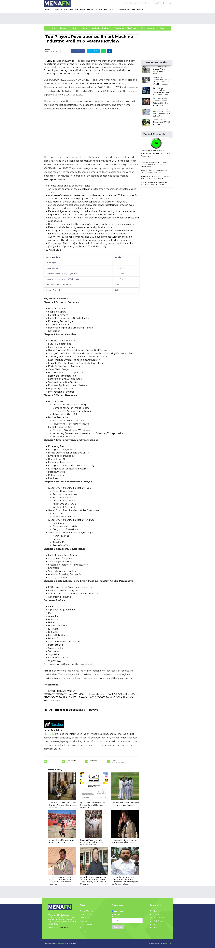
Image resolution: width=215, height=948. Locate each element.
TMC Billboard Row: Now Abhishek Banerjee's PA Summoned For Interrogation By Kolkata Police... (125, 880)
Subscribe (118, 927)
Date (47, 50)
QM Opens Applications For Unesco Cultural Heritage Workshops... (92, 805)
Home (48, 10)
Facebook (158, 911)
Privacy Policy (85, 914)
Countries (123, 10)
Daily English (118, 911)
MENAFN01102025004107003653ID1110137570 (71, 710)
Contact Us (84, 918)
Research (108, 10)
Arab (75, 28)
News (57, 10)
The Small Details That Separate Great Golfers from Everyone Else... (155, 172)
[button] (163, 3)
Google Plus (159, 918)
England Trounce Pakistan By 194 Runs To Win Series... (125, 804)
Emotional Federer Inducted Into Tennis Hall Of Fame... (125, 841)
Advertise (83, 921)
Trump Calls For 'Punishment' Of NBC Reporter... (161, 122)
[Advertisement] (108, 18)
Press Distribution (73, 10)
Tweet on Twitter (93, 51)
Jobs (81, 928)
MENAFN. (61, 943)
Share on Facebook (78, 51)
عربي (157, 3)
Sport (161, 28)
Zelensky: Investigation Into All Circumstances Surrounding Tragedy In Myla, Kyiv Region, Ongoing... (94, 880)
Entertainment (144, 28)
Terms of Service (86, 911)
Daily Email (158, 921)
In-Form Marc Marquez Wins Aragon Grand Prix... (61, 841)
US (50, 28)
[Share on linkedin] (109, 51)
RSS (155, 928)
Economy (119, 28)
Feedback (84, 931)
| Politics (105, 28)
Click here (63, 928)
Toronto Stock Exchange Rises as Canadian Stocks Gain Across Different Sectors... (156, 177)
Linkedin (157, 925)
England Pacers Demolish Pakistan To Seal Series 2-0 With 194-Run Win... (92, 842)
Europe (63, 28)
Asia (84, 28)
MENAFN (49, 60)
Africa (94, 28)
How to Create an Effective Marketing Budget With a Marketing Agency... (155, 183)
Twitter (157, 914)
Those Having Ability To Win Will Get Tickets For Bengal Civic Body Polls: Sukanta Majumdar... (61, 880)
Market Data (93, 10)
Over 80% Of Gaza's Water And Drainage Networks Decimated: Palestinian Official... (62, 805)
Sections (136, 10)
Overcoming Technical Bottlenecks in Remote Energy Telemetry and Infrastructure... (154, 164)
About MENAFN (86, 925)
